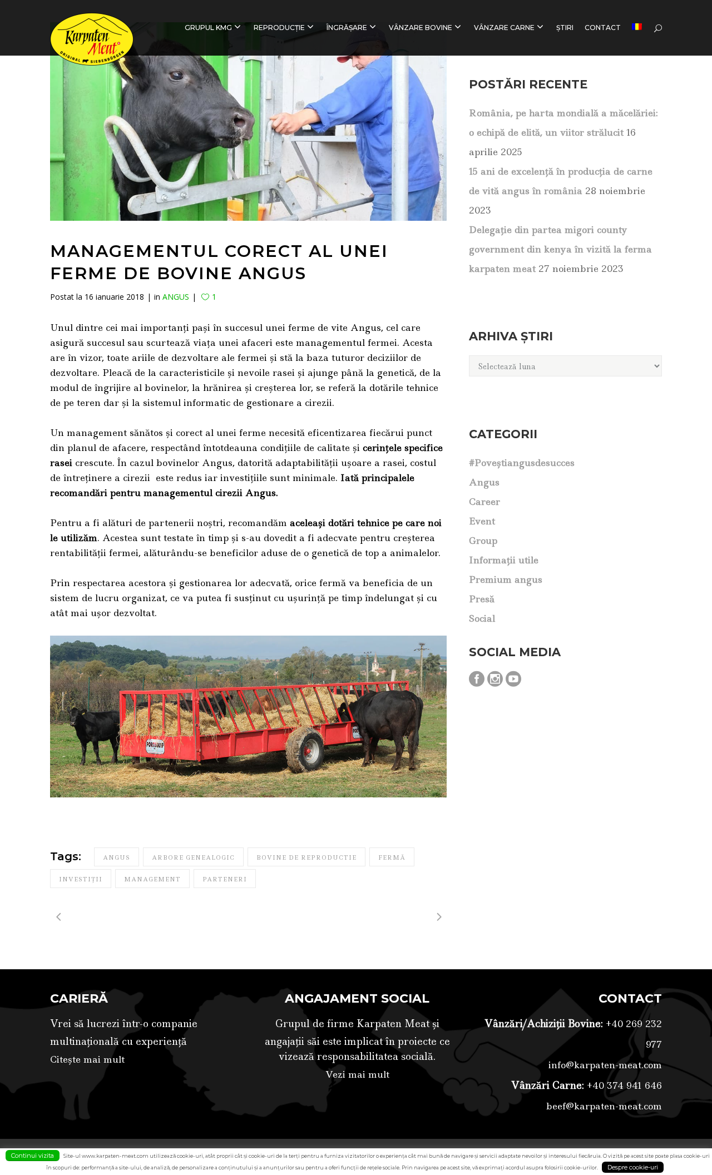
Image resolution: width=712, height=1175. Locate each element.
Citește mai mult (87, 1059)
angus (116, 857)
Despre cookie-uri (632, 1167)
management (152, 879)
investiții (80, 879)
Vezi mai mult (357, 1074)
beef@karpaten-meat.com (604, 1106)
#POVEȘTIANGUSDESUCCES (522, 463)
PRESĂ (482, 599)
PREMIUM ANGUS (505, 579)
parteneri (224, 879)
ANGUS (175, 296)
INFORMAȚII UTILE (503, 560)
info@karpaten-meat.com (605, 1065)
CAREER (484, 501)
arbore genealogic (193, 857)
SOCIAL (482, 618)
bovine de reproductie (306, 857)
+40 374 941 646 (623, 1085)
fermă (392, 857)
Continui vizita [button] (32, 1155)
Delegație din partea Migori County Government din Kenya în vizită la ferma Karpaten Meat (560, 249)
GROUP (483, 540)
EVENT (482, 521)
